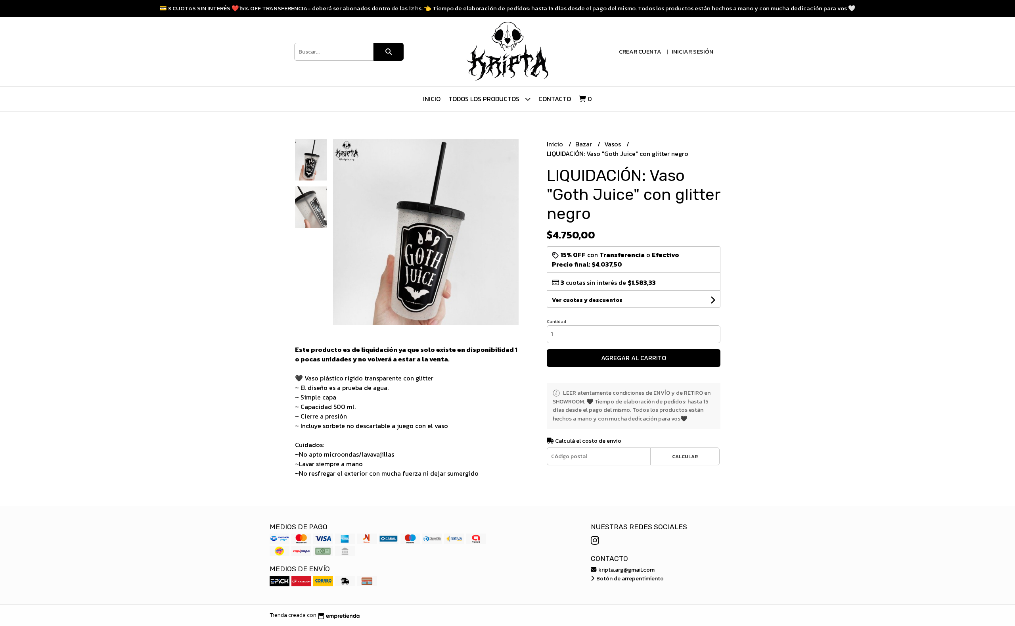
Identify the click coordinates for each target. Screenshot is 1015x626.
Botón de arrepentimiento (629, 578)
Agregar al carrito (633, 358)
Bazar (584, 144)
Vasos (613, 144)
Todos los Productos (484, 99)
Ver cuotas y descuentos (587, 300)
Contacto (554, 99)
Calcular (685, 456)
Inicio (431, 99)
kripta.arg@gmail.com (626, 569)
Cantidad (556, 321)
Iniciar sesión (692, 51)
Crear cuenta (640, 51)
